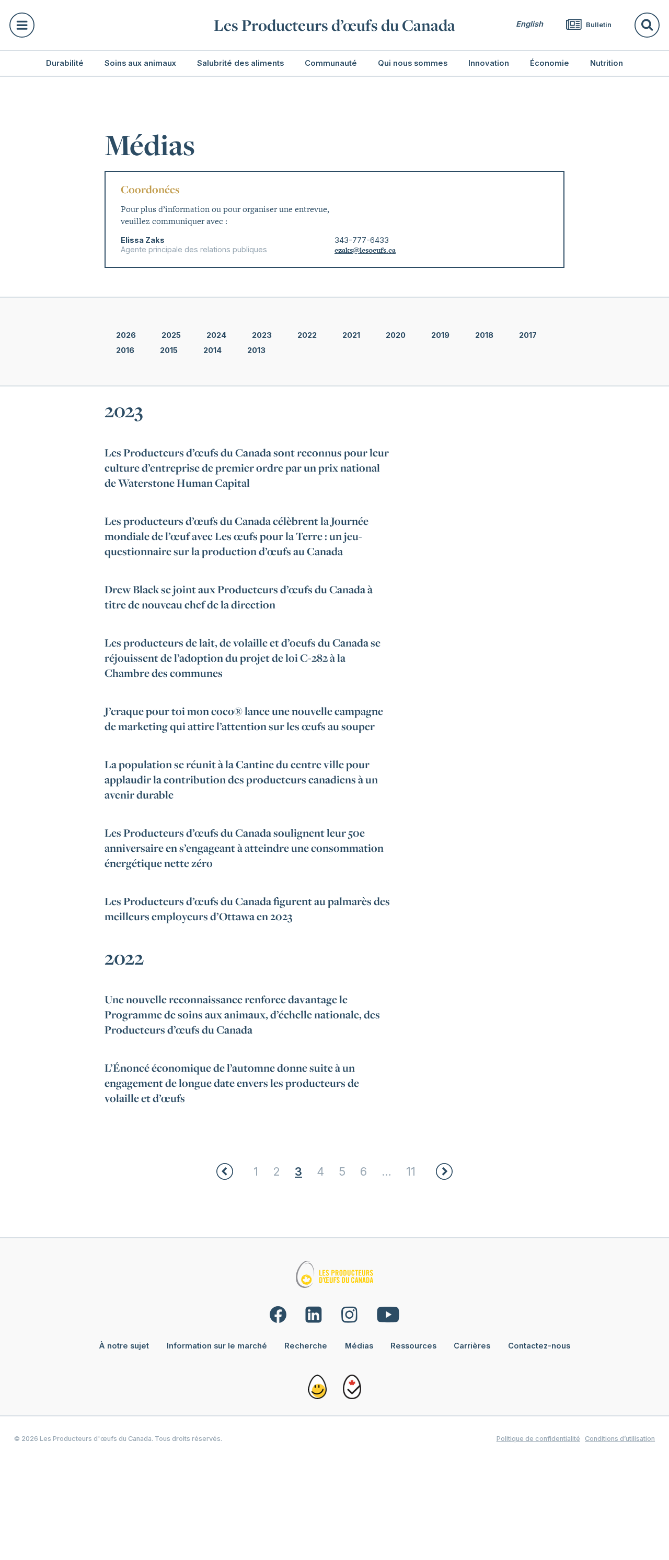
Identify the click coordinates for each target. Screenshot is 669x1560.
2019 (440, 335)
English (529, 24)
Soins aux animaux (140, 63)
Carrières (472, 1346)
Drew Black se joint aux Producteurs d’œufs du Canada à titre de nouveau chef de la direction (239, 597)
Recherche (305, 1346)
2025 (171, 335)
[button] (105, 25)
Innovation (488, 63)
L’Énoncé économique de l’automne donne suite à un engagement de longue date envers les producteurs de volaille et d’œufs (232, 1083)
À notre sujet (124, 1346)
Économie (549, 63)
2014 (212, 350)
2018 (484, 335)
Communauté (331, 63)
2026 (126, 335)
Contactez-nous (539, 1346)
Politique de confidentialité (538, 1438)
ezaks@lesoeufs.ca (365, 250)
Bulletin (598, 25)
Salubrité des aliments (240, 63)
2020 (396, 335)
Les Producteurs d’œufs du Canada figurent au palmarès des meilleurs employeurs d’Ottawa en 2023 (247, 909)
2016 (125, 350)
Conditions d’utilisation (620, 1438)
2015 (169, 350)
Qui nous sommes (412, 63)
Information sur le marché (217, 1346)
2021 (351, 335)
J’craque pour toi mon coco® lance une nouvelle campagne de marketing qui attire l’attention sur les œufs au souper (244, 718)
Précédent (224, 1171)
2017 (528, 335)
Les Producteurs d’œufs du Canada (334, 25)
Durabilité (65, 63)
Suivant (444, 1171)
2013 (256, 350)
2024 (216, 335)
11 (411, 1171)
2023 (262, 335)
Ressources (413, 1346)
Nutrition (606, 63)
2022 (307, 335)
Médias (359, 1346)
